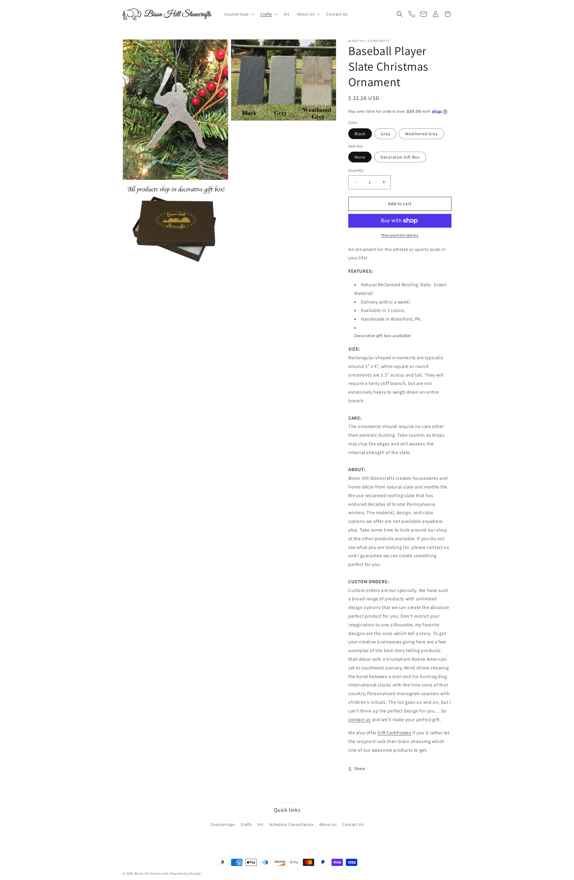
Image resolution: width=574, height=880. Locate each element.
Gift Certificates (394, 733)
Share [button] (359, 768)
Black (360, 133)
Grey (385, 133)
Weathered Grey (421, 133)
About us (328, 824)
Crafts (246, 824)
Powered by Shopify (185, 873)
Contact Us (353, 824)
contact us (359, 719)
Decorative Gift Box (400, 157)
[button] (239, 14)
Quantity (355, 170)
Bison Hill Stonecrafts (152, 873)
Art (261, 824)
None (360, 157)
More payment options (399, 235)
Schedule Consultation (291, 824)
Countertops (222, 824)
